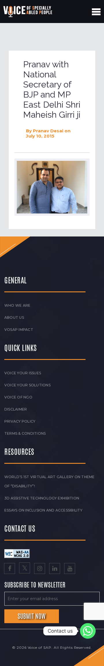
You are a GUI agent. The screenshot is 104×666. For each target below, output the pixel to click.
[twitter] (24, 569)
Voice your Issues (22, 373)
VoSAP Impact (18, 329)
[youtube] (70, 569)
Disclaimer (15, 409)
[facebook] (9, 569)
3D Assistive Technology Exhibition (41, 498)
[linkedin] (55, 569)
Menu (96, 11)
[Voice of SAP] (28, 11)
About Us (14, 317)
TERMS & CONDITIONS (25, 433)
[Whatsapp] (88, 631)
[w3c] (17, 553)
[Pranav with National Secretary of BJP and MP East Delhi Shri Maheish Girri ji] (52, 187)
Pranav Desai (48, 130)
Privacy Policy (19, 421)
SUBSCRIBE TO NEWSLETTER (35, 585)
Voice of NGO (18, 397)
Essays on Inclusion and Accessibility (43, 510)
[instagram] (40, 569)
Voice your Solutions (27, 385)
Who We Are (17, 305)
